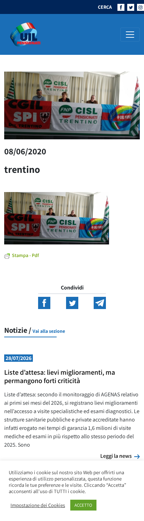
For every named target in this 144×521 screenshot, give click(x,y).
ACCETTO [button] (83, 505)
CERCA (105, 7)
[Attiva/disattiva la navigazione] (130, 35)
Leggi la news (120, 456)
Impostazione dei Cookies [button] (37, 505)
